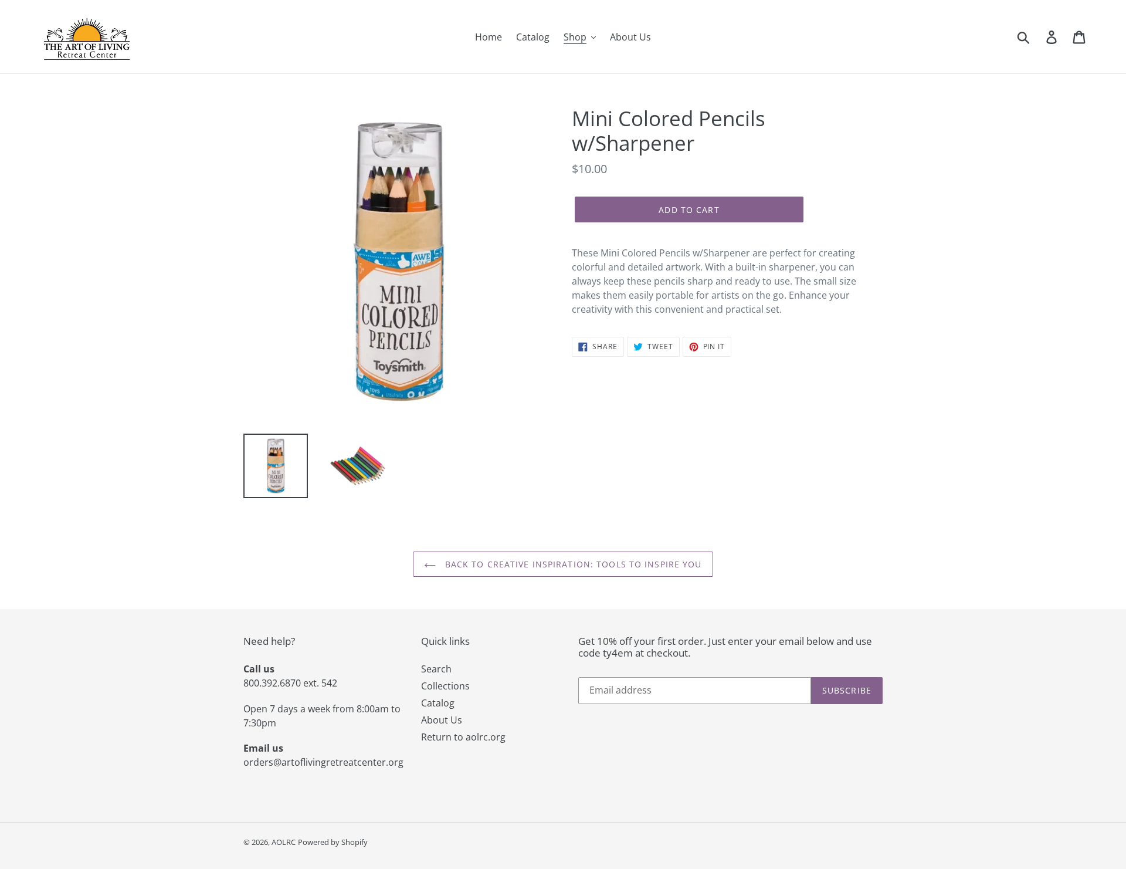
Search (436, 668)
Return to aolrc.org (463, 737)
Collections (445, 685)
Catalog (438, 702)
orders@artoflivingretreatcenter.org (323, 762)
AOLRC (284, 842)
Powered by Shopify (333, 842)
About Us (441, 720)
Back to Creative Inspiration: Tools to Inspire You (571, 564)
